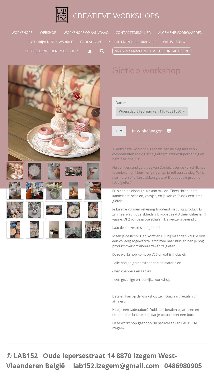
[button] (15, 171)
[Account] (90, 51)
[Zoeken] (102, 50)
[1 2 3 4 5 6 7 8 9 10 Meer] (119, 131)
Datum (121, 102)
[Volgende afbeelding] (95, 113)
